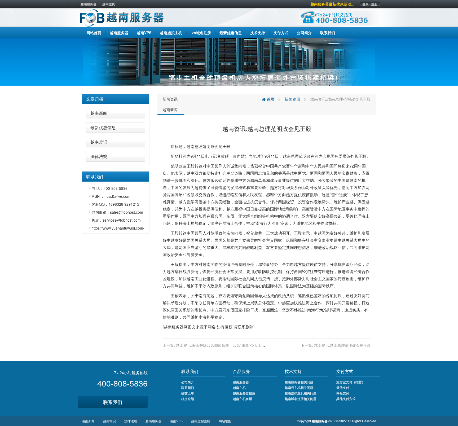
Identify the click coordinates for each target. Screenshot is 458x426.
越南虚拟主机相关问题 (300, 393)
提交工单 (187, 393)
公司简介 (187, 382)
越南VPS (176, 421)
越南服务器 (88, 4)
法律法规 (98, 156)
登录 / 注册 (369, 4)
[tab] (115, 99)
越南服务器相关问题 (299, 382)
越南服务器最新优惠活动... (332, 4)
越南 (191, 146)
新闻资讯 (170, 99)
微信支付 (342, 387)
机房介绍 (187, 398)
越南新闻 (98, 113)
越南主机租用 (242, 398)
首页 (270, 99)
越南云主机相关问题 (299, 387)
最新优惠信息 (103, 127)
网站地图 (225, 421)
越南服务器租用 (244, 393)
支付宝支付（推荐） (350, 382)
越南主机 (108, 4)
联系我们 (112, 401)
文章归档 (94, 99)
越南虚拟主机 (200, 421)
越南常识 (98, 142)
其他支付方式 (345, 398)
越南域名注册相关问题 (300, 398)
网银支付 (342, 393)
